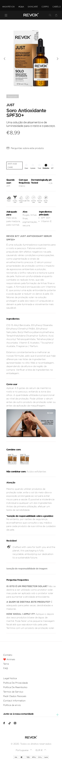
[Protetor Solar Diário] (12, 459)
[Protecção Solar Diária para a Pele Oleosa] (24, 459)
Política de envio (12, 705)
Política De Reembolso (15, 687)
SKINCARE (33, 7)
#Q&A (21, 7)
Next (57, 59)
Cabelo (56, 7)
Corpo (45, 7)
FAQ (5, 668)
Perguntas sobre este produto (27, 148)
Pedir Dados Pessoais (14, 696)
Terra (6, 664)
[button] (24, 750)
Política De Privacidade (15, 682)
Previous (5, 59)
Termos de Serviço (13, 691)
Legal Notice (10, 678)
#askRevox (8, 7)
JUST (10, 105)
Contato (7, 655)
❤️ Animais (9, 659)
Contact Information (14, 700)
